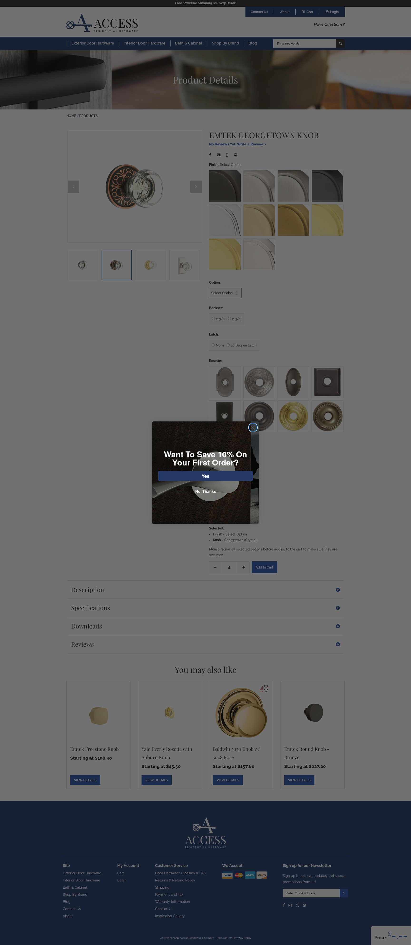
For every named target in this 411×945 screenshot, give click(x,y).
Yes (205, 475)
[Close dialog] (253, 427)
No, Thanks (205, 492)
